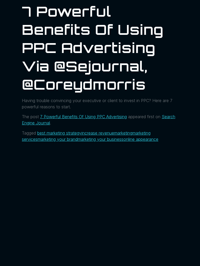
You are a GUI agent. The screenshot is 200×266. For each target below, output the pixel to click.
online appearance (140, 139)
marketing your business (100, 139)
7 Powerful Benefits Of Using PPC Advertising (83, 116)
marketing (123, 133)
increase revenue (98, 133)
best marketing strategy (59, 133)
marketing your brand (58, 139)
